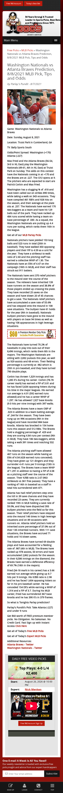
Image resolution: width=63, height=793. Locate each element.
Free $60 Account (13, 3)
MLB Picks (27, 50)
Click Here (21, 626)
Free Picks (13, 50)
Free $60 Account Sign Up (31, 723)
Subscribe (51, 773)
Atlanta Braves (15, 644)
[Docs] (24, 23)
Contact (38, 790)
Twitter (30, 644)
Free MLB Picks (35, 631)
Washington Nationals (19, 647)
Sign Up (10, 790)
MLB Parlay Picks (32, 235)
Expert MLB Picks (36, 636)
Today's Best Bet (33, 3)
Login (24, 790)
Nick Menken (33, 689)
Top (52, 790)
